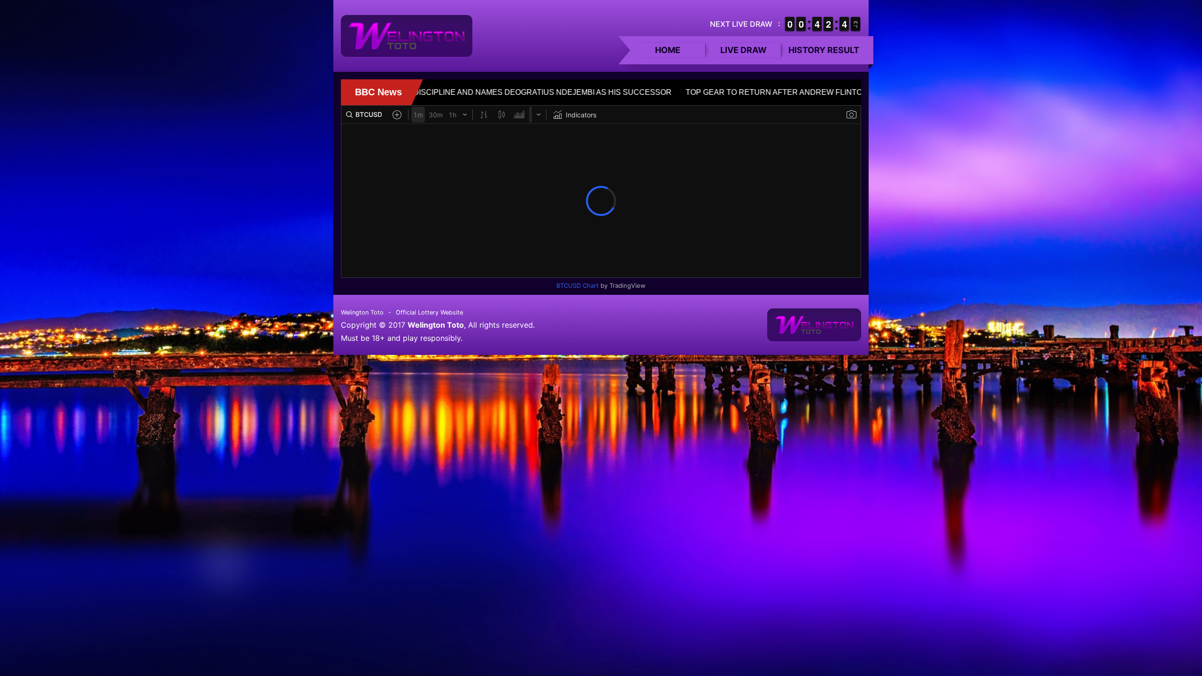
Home (667, 50)
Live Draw (743, 50)
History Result (823, 50)
